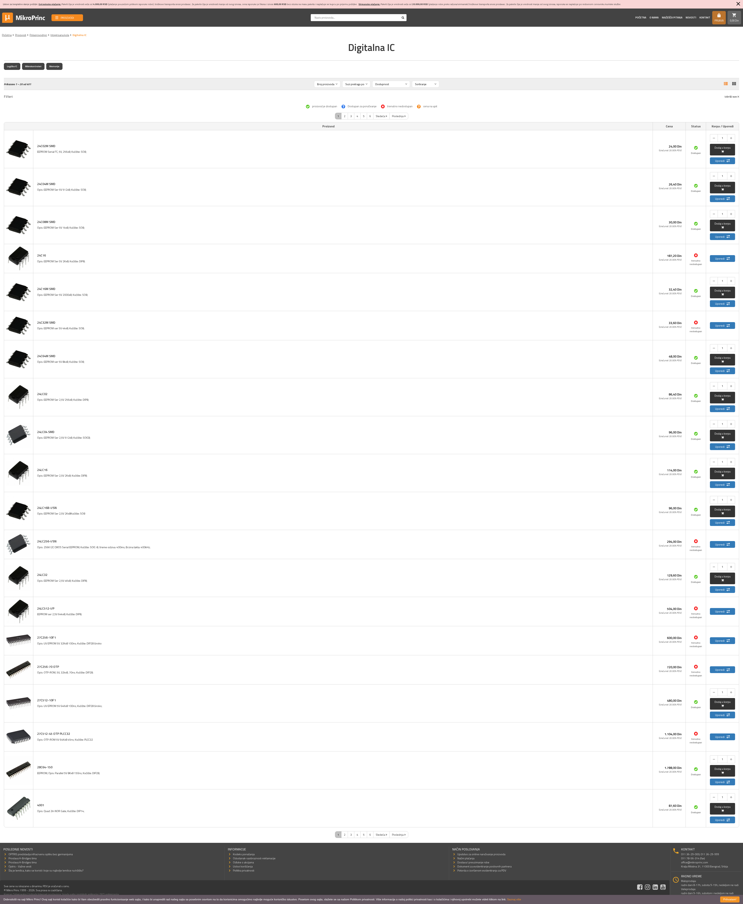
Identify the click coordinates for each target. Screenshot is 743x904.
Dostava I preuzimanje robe (473, 862)
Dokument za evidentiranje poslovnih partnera (484, 866)
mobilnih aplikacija (87, 894)
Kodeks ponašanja (244, 854)
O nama (654, 17)
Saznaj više (514, 899)
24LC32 (42, 574)
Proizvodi (20, 35)
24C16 (41, 255)
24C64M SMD (46, 356)
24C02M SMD (46, 146)
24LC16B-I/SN (47, 507)
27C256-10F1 (46, 637)
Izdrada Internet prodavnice (45, 894)
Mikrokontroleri (33, 66)
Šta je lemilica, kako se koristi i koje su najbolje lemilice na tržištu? (46, 870)
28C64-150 (44, 767)
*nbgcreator (19, 894)
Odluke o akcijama (243, 862)
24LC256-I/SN (46, 541)
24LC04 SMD (45, 432)
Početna (640, 17)
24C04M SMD (46, 184)
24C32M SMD (46, 322)
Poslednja (398, 116)
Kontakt (704, 17)
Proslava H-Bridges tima (23, 858)
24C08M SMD (46, 222)
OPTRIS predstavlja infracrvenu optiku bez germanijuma (41, 854)
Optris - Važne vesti (20, 866)
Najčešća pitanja (672, 17)
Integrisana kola (60, 35)
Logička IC (12, 66)
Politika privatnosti (243, 870)
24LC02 (42, 394)
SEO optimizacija (109, 894)
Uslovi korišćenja (243, 866)
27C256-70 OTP (48, 666)
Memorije (54, 66)
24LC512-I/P (45, 608)
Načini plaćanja (465, 858)
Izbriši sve (731, 96)
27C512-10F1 (46, 700)
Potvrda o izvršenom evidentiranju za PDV (481, 870)
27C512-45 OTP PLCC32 (53, 733)
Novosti (691, 17)
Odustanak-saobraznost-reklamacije (254, 858)
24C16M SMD (46, 288)
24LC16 (42, 469)
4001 (40, 805)
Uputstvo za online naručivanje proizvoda (481, 854)
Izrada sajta (68, 894)
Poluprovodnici (38, 35)
